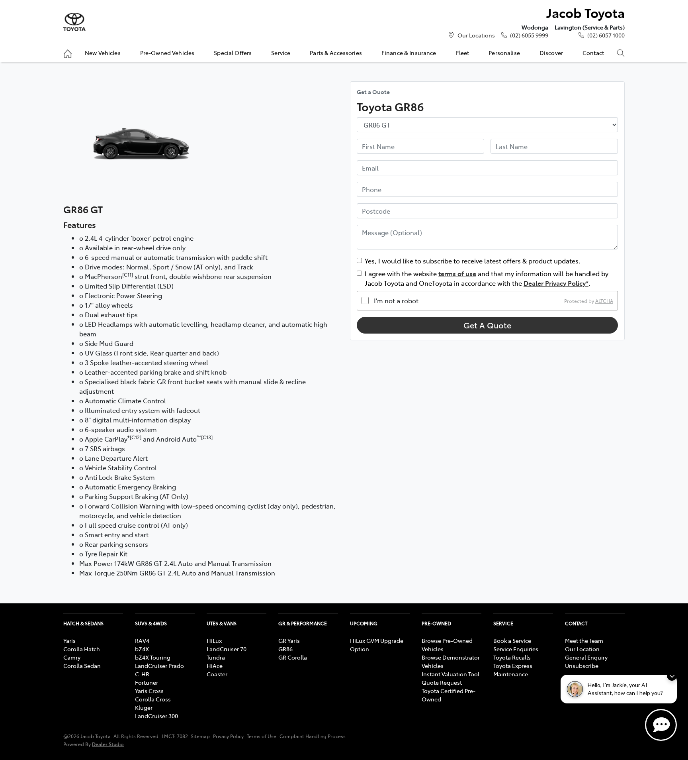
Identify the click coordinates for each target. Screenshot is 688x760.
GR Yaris (289, 640)
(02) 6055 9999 (529, 35)
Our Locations (476, 35)
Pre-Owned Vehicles (167, 53)
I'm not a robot (396, 300)
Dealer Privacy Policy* (556, 283)
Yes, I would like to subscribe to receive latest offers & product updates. (472, 260)
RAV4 (142, 640)
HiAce (215, 666)
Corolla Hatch (81, 649)
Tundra (216, 657)
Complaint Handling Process (313, 736)
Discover (551, 53)
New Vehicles (103, 53)
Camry (71, 657)
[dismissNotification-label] (672, 676)
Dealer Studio (108, 743)
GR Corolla (292, 657)
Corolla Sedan (82, 666)
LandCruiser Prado (159, 666)
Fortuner (146, 682)
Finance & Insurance (408, 53)
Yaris (69, 640)
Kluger (143, 707)
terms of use (457, 273)
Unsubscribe (581, 666)
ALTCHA (604, 300)
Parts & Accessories (336, 53)
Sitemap (200, 736)
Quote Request (442, 682)
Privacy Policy (228, 736)
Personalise (504, 53)
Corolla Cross (153, 699)
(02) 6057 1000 (606, 35)
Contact (593, 53)
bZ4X (142, 649)
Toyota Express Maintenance (512, 670)
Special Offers (233, 53)
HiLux (214, 640)
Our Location (582, 649)
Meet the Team (584, 640)
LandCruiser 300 (156, 716)
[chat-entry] (661, 725)
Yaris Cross (149, 691)
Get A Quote (487, 325)
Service (280, 53)
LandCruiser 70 (226, 649)
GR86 (285, 649)
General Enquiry (586, 657)
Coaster (217, 674)
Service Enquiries (515, 649)
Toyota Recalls (512, 657)
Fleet (462, 53)
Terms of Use (261, 736)
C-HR (142, 674)
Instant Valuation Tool (450, 674)
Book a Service (512, 640)
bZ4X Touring (152, 657)
